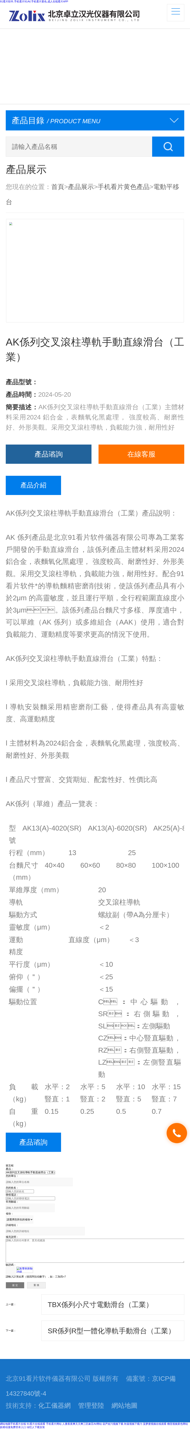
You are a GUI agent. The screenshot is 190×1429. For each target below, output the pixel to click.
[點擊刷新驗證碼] (24, 1270)
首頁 (57, 186)
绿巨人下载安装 (36, 1427)
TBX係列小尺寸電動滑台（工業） (100, 1305)
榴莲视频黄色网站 (177, 1423)
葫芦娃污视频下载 (113, 1423)
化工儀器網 (54, 1405)
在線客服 (141, 454)
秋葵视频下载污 (133, 1423)
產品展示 (81, 186)
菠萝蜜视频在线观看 (154, 1423)
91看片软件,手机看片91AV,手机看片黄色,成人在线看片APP (34, 1)
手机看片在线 (18, 1423)
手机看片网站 (54, 1423)
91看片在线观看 (36, 1423)
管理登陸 (91, 1405)
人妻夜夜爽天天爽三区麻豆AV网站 (82, 1423)
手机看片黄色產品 (124, 186)
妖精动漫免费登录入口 (13, 1427)
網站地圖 (124, 1405)
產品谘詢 (49, 454)
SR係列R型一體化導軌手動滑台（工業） (111, 1331)
